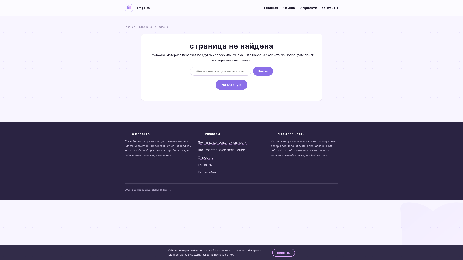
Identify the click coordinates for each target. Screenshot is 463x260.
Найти (263, 71)
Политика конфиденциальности (222, 142)
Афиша (289, 8)
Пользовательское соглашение (221, 150)
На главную (232, 85)
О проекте (308, 8)
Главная (271, 8)
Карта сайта (207, 172)
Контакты (329, 8)
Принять (283, 252)
